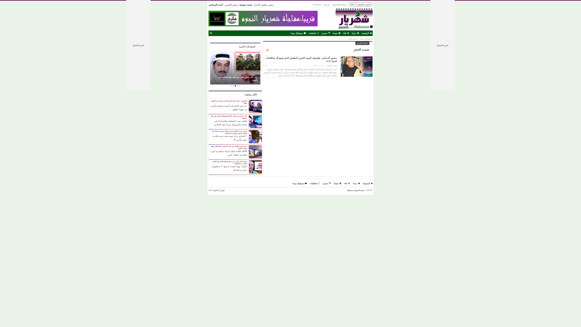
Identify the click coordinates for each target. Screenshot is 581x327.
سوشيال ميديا (297, 33)
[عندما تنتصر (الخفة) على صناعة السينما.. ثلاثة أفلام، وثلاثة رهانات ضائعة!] (255, 151)
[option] (235, 67)
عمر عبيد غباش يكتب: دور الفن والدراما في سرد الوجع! (237, 78)
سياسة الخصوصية (339, 4)
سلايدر (368, 58)
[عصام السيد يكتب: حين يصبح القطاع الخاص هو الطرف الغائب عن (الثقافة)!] (255, 167)
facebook (317, 4)
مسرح (324, 33)
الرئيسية (365, 33)
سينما (335, 33)
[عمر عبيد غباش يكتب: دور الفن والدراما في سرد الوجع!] (235, 67)
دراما (354, 33)
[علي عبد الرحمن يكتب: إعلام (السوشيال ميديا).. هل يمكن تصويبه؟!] (255, 121)
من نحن (326, 4)
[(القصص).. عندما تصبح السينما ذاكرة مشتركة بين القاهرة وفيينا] (255, 106)
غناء (344, 33)
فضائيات (312, 33)
